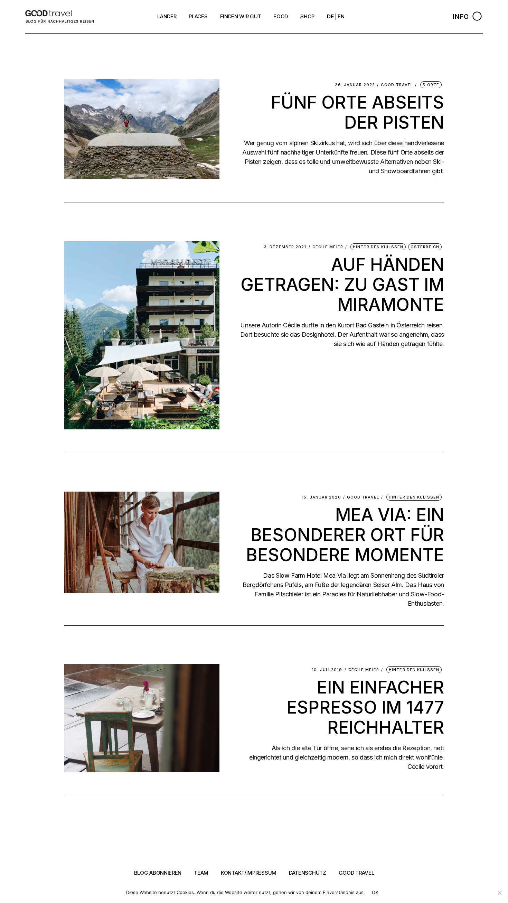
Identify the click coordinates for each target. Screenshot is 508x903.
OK (375, 892)
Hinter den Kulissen (378, 246)
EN (341, 16)
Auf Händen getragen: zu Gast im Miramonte (342, 284)
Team (201, 872)
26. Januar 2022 (355, 85)
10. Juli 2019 (327, 670)
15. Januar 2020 (321, 497)
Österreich (425, 246)
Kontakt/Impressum (248, 872)
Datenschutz (307, 872)
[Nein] (499, 892)
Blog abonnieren (158, 872)
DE (330, 16)
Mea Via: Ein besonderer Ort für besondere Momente (345, 534)
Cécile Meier (327, 247)
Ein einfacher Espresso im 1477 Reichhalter (365, 707)
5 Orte (431, 84)
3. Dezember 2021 (285, 247)
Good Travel (397, 85)
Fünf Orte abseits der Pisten (357, 112)
